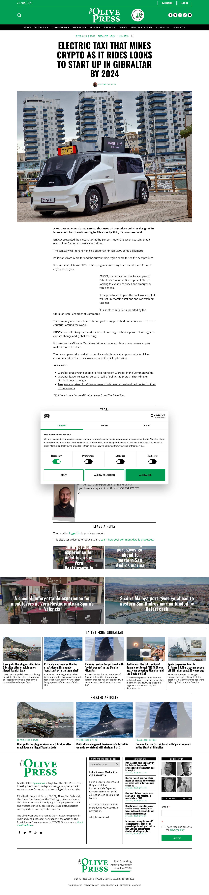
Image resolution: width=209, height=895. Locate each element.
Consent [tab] (62, 425)
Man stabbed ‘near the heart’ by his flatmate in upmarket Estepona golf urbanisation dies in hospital (139, 767)
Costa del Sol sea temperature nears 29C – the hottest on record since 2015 (139, 796)
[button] (117, 764)
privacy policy (177, 829)
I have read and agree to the (179, 828)
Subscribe (167, 3)
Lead (112, 36)
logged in (74, 533)
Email (166, 806)
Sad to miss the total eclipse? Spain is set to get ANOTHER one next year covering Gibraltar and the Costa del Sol (145, 669)
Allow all (145, 475)
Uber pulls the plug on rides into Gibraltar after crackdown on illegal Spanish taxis (21, 667)
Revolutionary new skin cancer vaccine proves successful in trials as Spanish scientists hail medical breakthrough (139, 810)
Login (184, 3)
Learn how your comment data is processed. (127, 539)
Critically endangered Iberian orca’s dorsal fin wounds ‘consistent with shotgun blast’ (61, 667)
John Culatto (109, 84)
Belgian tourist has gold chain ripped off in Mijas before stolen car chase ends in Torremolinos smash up (140, 782)
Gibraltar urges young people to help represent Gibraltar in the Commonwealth (105, 372)
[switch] (88, 461)
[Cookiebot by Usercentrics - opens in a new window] (152, 416)
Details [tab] (104, 425)
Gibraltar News (91, 395)
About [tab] (147, 425)
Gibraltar (103, 36)
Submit (177, 838)
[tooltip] (170, 15)
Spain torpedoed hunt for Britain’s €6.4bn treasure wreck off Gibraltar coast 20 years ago (186, 667)
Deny (64, 475)
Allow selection (104, 475)
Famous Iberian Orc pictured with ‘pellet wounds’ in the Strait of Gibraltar (104, 667)
